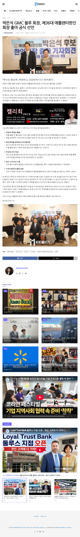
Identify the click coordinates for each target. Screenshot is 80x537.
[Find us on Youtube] (40, 532)
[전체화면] (75, 416)
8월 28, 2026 (47, 312)
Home (4, 18)
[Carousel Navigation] (74, 475)
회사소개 (43, 516)
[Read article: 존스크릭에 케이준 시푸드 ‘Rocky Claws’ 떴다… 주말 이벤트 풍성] (60, 359)
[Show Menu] (3, 4)
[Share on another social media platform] (76, 258)
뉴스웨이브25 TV (15, 10)
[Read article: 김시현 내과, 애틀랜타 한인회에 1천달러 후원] (20, 330)
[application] (40, 397)
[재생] (5, 416)
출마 (56, 251)
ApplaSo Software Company (63, 527)
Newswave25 (8, 33)
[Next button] (76, 475)
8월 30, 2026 (8, 312)
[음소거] (71, 416)
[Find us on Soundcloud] (43, 532)
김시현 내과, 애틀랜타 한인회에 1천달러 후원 (17, 338)
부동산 (63, 10)
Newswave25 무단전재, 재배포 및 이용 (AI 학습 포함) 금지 (29, 527)
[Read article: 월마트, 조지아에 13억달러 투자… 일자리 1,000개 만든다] (20, 359)
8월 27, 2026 (47, 369)
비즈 (56, 10)
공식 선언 (19, 251)
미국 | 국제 (47, 10)
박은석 (26, 251)
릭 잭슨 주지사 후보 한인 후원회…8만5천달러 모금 (58, 309)
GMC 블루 (10, 251)
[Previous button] (72, 475)
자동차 (72, 10)
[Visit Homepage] (40, 4)
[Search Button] (76, 4)
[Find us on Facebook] (35, 532)
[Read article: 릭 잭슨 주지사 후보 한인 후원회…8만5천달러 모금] (60, 301)
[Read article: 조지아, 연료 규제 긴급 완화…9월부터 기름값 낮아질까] (60, 330)
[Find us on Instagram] (37, 532)
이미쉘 (33, 251)
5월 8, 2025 (19, 33)
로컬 (37, 10)
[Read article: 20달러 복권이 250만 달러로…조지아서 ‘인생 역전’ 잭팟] (20, 301)
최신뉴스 (29, 10)
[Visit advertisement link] (40, 114)
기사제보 (36, 516)
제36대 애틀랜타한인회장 (45, 251)
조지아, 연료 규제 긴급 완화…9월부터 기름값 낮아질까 (59, 338)
